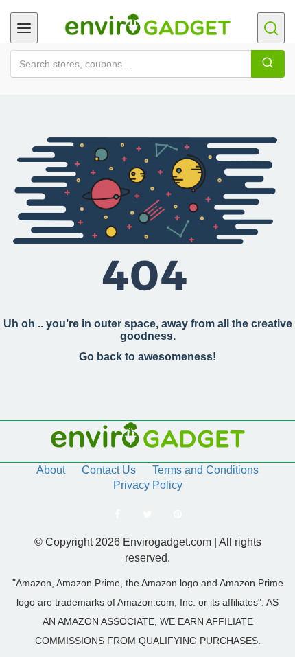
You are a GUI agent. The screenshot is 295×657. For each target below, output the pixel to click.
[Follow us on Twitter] (147, 514)
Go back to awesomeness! (147, 356)
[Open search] (271, 27)
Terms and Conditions (205, 470)
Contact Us (109, 470)
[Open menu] (24, 27)
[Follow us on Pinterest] (177, 514)
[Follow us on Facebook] (117, 514)
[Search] (268, 64)
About (50, 470)
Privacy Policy (147, 485)
